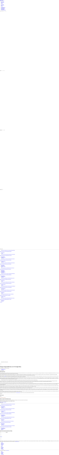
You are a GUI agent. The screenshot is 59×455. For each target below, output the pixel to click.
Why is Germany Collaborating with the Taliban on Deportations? (6, 283)
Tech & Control (2, 271)
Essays (2, 429)
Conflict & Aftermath (3, 257)
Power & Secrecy (3, 8)
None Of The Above (18, 392)
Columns (2, 253)
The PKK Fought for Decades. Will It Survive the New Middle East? (6, 287)
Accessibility (2, 447)
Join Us (2, 3)
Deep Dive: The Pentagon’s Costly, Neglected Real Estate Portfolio (5, 251)
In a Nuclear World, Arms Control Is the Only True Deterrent (5, 422)
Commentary (2, 407)
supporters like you (17, 441)
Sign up (2, 444)
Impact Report (2, 443)
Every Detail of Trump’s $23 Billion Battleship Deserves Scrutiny (5, 418)
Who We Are (2, 4)
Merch (1, 5)
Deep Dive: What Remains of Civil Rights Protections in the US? (5, 279)
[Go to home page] (1, 436)
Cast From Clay (7, 450)
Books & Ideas (2, 272)
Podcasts (2, 445)
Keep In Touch (2, 2)
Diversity (2, 448)
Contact (2, 442)
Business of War (2, 252)
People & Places (2, 9)
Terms (1, 446)
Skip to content (1, 0)
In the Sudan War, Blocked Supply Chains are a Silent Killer (5, 295)
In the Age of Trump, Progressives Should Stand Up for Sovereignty (6, 255)
